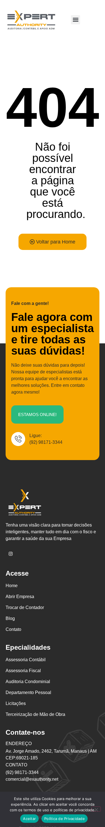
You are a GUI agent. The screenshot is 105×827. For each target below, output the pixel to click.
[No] (96, 809)
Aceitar (29, 818)
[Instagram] (11, 554)
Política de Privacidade (64, 818)
